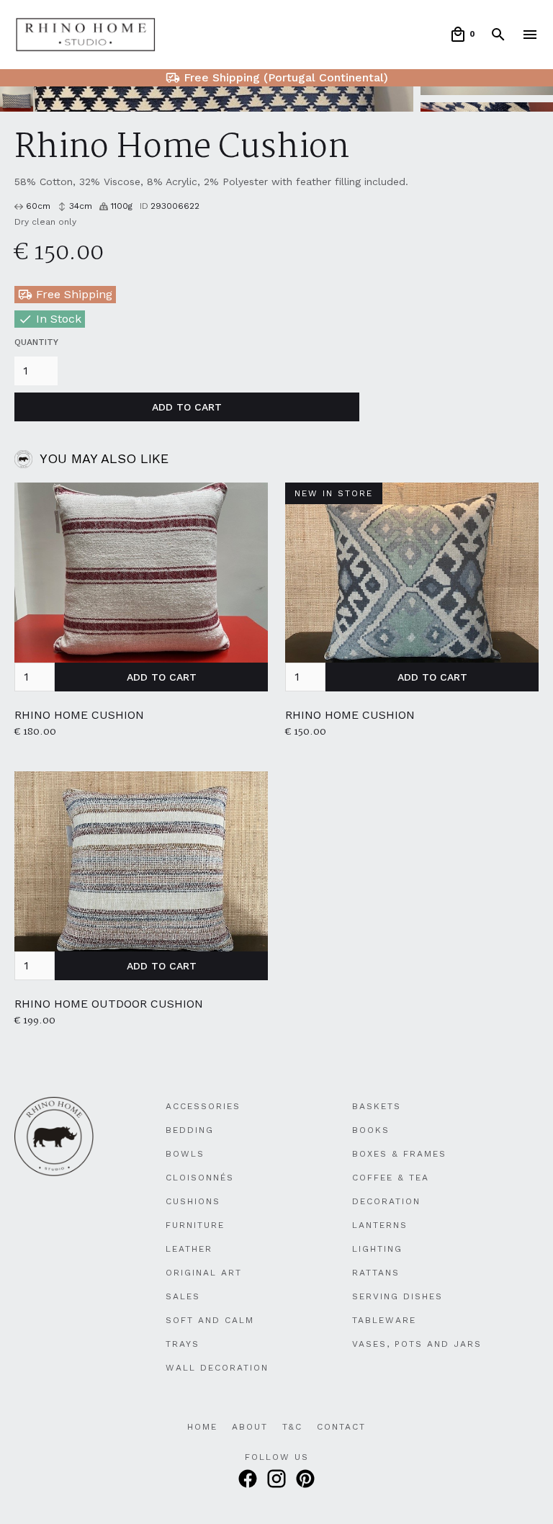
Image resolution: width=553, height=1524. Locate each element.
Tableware (384, 1320)
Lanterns (380, 1225)
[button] (462, 34)
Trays (182, 1344)
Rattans (376, 1273)
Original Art (204, 1273)
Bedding (190, 1130)
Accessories (203, 1106)
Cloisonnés (200, 1178)
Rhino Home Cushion (79, 715)
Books (371, 1130)
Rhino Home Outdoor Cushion (108, 1003)
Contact (341, 1427)
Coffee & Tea (390, 1178)
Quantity (36, 342)
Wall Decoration (217, 1368)
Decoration (386, 1201)
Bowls (185, 1154)
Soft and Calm (210, 1320)
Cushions (193, 1201)
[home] (85, 35)
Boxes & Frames (399, 1154)
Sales (183, 1296)
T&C (292, 1427)
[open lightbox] (206, 99)
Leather (189, 1249)
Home (202, 1427)
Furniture (195, 1225)
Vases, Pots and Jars (417, 1344)
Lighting (377, 1249)
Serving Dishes (397, 1296)
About (250, 1427)
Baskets (376, 1106)
